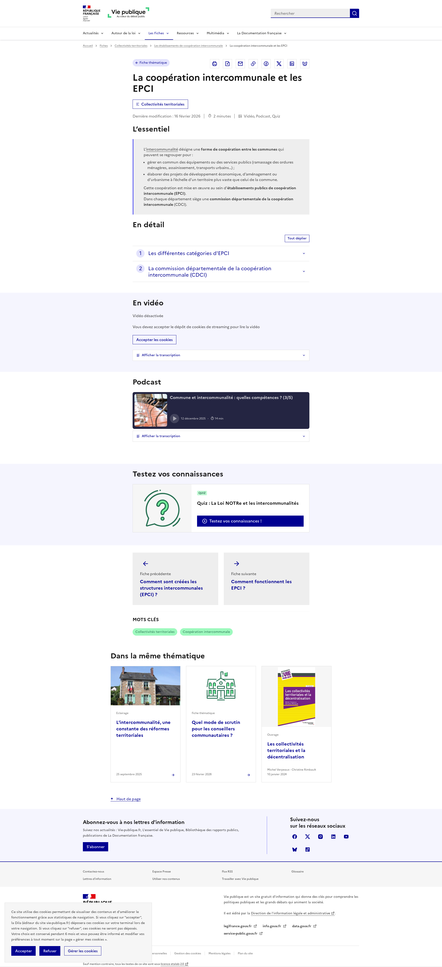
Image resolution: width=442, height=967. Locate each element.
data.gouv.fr (302, 926)
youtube (346, 836)
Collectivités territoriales (131, 46)
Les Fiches (156, 33)
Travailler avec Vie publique (240, 879)
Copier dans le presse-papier (253, 63)
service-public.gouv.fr (241, 933)
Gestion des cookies (187, 953)
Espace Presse (161, 871)
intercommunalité (162, 149)
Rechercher (354, 13)
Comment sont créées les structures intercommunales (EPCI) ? (171, 588)
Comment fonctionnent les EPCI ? (261, 584)
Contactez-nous (93, 871)
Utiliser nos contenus (166, 879)
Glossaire (297, 871)
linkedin (333, 836)
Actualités (91, 33)
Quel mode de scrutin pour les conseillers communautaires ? (216, 729)
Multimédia (215, 33)
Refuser (49, 951)
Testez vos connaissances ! (235, 521)
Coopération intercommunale (206, 631)
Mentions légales (220, 953)
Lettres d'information (97, 879)
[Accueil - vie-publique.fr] (128, 13)
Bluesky (294, 849)
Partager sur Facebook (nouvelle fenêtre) (266, 63)
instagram (320, 836)
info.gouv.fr (272, 926)
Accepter (23, 951)
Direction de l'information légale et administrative (290, 913)
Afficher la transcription (161, 355)
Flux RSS (227, 871)
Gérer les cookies (83, 951)
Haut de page (128, 799)
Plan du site (245, 953)
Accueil (88, 46)
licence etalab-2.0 (172, 964)
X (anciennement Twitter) (307, 836)
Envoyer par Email (240, 63)
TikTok (307, 849)
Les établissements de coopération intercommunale (188, 46)
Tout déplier (297, 238)
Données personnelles (153, 953)
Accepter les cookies (154, 339)
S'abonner (96, 846)
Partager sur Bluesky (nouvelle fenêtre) (304, 63)
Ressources (185, 33)
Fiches (104, 46)
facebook (294, 836)
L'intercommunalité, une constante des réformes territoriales (143, 729)
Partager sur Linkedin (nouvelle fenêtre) (292, 63)
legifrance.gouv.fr (238, 926)
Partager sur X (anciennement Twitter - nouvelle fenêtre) (279, 63)
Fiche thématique (153, 62)
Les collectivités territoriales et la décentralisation (286, 750)
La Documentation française (259, 33)
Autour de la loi (123, 33)
